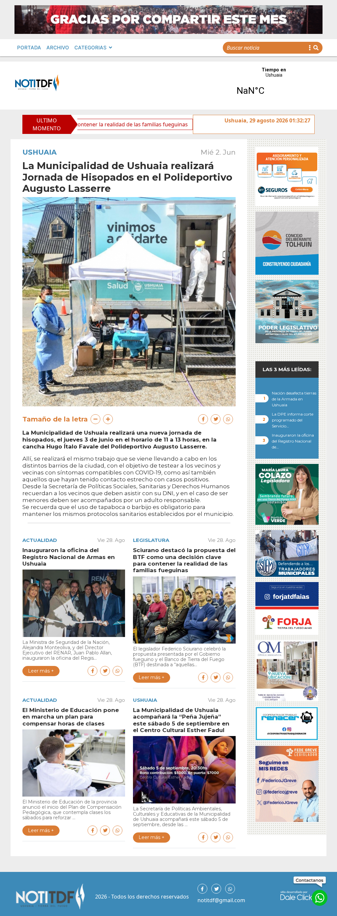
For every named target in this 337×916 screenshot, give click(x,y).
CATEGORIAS (90, 47)
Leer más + (41, 671)
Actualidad (39, 540)
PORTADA (29, 47)
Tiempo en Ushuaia (274, 85)
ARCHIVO (57, 47)
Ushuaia (39, 152)
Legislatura (151, 540)
